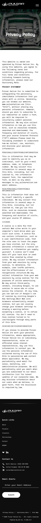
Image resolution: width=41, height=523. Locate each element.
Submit (11, 495)
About (4, 425)
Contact (5, 441)
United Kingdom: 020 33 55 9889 (17, 467)
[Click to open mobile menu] (37, 5)
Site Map (35, 512)
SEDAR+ (4, 445)
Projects (5, 429)
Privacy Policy (8, 512)
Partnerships (6, 437)
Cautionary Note (23, 512)
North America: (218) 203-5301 (17, 464)
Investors (5, 433)
